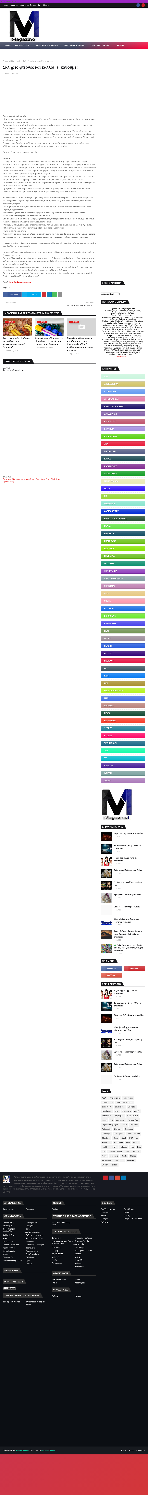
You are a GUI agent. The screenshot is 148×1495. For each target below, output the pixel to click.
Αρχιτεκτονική (57, 1254)
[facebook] (138, 5)
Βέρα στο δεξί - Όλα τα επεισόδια (129, 833)
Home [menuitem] (8, 45)
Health (18, 61)
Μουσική (55, 1257)
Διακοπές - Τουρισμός (35, 1245)
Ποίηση (55, 1251)
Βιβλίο (77, 1257)
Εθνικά (127, 1212)
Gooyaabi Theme (48, 1450)
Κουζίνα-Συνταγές (32, 1232)
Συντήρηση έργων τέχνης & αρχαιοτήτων (62, 1242)
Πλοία (54, 1283)
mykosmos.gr (123, 356)
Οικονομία (109, 504)
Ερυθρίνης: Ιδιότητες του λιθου (128, 894)
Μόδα (107, 489)
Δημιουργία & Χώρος (115, 406)
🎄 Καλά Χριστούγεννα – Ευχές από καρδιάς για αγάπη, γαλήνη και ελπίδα (128, 948)
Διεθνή (103, 1216)
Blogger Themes (22, 1450)
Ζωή (27, 1229)
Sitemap (46, 5)
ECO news (109, 608)
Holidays (109, 661)
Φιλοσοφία (7, 1226)
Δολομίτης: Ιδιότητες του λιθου (128, 870)
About (131, 1450)
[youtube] (111, 975)
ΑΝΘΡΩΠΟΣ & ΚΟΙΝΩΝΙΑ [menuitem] (46, 45)
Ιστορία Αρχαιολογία (83, 1238)
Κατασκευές (110, 466)
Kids (106, 676)
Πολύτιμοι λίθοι (32, 1222)
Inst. (106, 668)
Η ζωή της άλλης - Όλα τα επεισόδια (125, 859)
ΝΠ (105, 496)
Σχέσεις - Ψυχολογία (34, 1235)
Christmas (109, 586)
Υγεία (5, 1238)
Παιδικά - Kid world (11, 1245)
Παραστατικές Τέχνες (115, 519)
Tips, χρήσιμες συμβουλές (9, 1230)
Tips (106, 751)
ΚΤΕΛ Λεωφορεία (59, 1280)
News (107, 713)
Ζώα (106, 444)
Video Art (109, 766)
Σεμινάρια (109, 556)
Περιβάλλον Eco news (133, 1219)
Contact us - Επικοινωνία (30, 5)
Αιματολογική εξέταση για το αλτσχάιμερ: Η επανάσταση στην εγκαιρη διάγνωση (49, 341)
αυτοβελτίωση (111, 399)
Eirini (7, 74)
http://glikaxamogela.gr (20, 282)
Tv (105, 758)
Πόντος (127, 1216)
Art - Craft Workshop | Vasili (61, 1223)
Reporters (110, 721)
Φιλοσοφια (109, 564)
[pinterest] (143, 5)
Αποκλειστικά (111, 384)
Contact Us (140, 1450)
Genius (107, 638)
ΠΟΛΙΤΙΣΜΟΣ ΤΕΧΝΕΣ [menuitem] (101, 45)
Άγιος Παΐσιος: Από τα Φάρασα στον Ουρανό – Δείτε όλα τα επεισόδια (128, 934)
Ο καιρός (104, 1219)
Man (106, 698)
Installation (79, 1266)
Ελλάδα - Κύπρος (108, 1209)
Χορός (54, 1260)
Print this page (9, 1288)
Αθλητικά (104, 1222)
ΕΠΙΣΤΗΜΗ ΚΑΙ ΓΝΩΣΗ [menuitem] (74, 45)
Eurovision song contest (13, 1260)
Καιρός (107, 459)
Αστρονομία (110, 391)
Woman (108, 773)
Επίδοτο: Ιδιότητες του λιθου (127, 907)
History (108, 653)
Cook (107, 593)
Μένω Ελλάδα (111, 481)
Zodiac (107, 781)
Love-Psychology (113, 691)
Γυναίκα (78, 1296)
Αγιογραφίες (8, 481)
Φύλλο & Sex (8, 1235)
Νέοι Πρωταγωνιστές (83, 1251)
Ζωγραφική (110, 451)
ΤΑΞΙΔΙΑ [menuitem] (120, 45)
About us (14, 5)
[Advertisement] (49, 455)
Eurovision (110, 623)
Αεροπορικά (80, 1283)
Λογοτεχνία (110, 474)
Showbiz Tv (8, 1257)
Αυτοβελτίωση (32, 1251)
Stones (108, 736)
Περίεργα (109, 534)
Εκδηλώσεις (110, 421)
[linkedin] (123, 1178)
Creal (107, 601)
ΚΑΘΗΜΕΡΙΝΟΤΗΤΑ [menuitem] (14, 52)
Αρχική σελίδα (8, 61)
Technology (110, 743)
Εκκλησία (109, 429)
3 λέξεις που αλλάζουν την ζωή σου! (128, 883)
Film (106, 631)
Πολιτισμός (110, 541)
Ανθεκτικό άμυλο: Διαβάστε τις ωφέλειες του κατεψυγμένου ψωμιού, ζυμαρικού (16, 342)
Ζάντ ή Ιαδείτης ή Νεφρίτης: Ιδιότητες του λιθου (126, 920)
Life (106, 683)
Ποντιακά (109, 549)
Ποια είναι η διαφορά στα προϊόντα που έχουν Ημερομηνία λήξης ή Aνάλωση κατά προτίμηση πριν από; (80, 344)
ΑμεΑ (107, 376)
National (109, 706)
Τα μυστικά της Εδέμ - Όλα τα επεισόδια (127, 847)
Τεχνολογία (30, 1248)
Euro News (110, 616)
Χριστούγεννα (9, 1248)
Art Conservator (113, 578)
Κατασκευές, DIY (82, 1241)
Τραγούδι (79, 1260)
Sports (108, 728)
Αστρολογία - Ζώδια (34, 1238)
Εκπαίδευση (110, 436)
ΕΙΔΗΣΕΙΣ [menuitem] (33, 52)
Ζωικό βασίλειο (32, 1254)
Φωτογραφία (110, 571)
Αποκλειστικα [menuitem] (22, 45)
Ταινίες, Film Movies (11, 1302)
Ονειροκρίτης (111, 511)
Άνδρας (55, 1296)
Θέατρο (78, 1254)
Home (5, 5)
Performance (57, 1263)
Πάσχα (107, 526)
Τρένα (77, 1280)
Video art (78, 1263)
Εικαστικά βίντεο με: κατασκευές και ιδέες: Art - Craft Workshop (31, 479)
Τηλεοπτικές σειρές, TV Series (35, 1303)
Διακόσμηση (110, 414)
